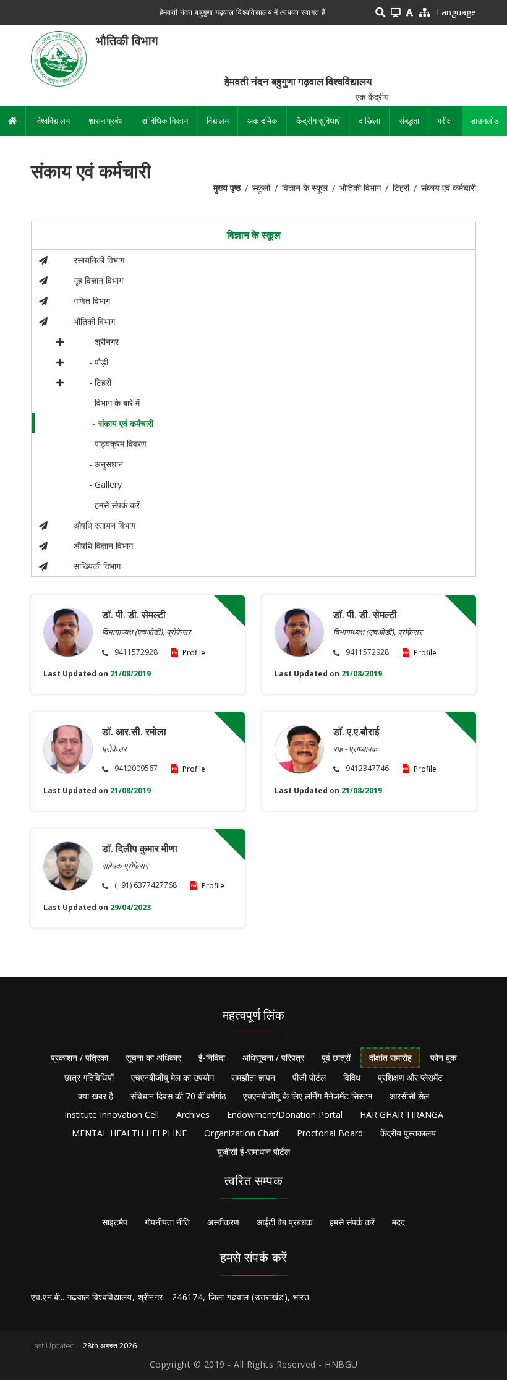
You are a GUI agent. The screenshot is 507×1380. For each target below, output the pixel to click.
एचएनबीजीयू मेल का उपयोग (172, 1077)
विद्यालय (218, 120)
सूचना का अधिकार (153, 1057)
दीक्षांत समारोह (390, 1057)
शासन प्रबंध (105, 120)
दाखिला (369, 120)
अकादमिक (262, 120)
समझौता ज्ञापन (253, 1077)
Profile (193, 652)
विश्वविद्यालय (52, 120)
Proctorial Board (330, 1133)
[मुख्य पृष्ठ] (59, 58)
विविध (351, 1077)
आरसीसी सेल (409, 1096)
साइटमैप (114, 1222)
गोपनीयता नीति (167, 1222)
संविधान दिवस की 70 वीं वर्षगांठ (178, 1096)
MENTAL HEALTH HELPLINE (129, 1133)
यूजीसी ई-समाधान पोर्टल (253, 1151)
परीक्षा (446, 120)
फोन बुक (443, 1057)
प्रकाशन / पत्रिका (79, 1057)
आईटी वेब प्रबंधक (284, 1222)
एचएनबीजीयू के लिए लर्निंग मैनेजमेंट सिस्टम (307, 1096)
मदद (398, 1222)
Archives (193, 1114)
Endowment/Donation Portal (285, 1114)
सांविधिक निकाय (165, 120)
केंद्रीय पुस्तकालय (408, 1133)
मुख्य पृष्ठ (227, 188)
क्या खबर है (95, 1096)
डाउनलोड (485, 120)
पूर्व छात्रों (336, 1057)
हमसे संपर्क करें (352, 1222)
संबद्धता (409, 120)
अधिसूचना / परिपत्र (273, 1057)
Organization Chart (241, 1133)
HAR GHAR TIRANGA (401, 1114)
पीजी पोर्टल (309, 1077)
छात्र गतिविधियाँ (89, 1077)
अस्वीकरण (223, 1222)
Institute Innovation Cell (111, 1114)
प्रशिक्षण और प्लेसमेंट (410, 1077)
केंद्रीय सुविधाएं (318, 120)
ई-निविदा (211, 1057)
